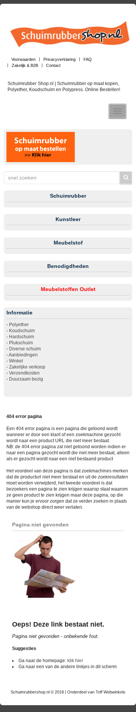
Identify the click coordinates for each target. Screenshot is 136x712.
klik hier (75, 660)
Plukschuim (21, 342)
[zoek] (125, 177)
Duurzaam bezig (26, 379)
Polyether (19, 324)
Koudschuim (22, 330)
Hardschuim (21, 336)
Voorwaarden (23, 59)
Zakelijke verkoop (27, 367)
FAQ (87, 59)
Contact (53, 65)
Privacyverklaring (59, 59)
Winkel (16, 361)
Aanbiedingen (23, 355)
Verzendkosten (24, 373)
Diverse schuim (25, 348)
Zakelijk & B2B (25, 65)
